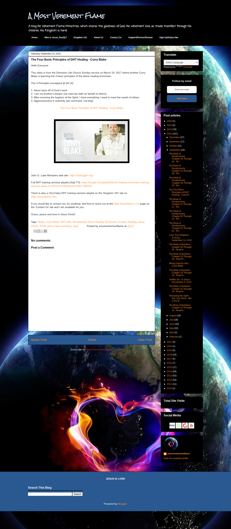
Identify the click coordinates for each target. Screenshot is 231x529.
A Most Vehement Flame (66, 15)
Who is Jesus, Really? (55, 37)
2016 (169, 363)
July (171, 319)
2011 (169, 384)
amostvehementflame (178, 453)
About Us (98, 37)
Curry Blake (52, 221)
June (171, 324)
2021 (169, 342)
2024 (169, 125)
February (173, 336)
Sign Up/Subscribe (168, 37)
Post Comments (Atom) (99, 349)
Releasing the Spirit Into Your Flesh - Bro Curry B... (180, 298)
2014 (169, 371)
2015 (169, 367)
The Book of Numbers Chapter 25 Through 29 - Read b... (180, 256)
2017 (169, 359)
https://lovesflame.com (44, 196)
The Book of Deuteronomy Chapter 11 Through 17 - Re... (180, 203)
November (174, 141)
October (173, 146)
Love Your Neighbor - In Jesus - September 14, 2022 (180, 238)
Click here (182, 98)
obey (76, 226)
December (174, 137)
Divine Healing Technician (102, 221)
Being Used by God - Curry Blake (179, 264)
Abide (41, 221)
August (172, 315)
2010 (169, 388)
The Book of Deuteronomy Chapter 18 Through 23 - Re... (180, 181)
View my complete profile (176, 458)
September (174, 150)
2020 (169, 346)
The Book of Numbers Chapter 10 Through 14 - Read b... (180, 308)
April (171, 332)
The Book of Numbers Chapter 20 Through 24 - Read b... (180, 273)
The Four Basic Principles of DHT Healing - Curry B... (179, 192)
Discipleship (79, 221)
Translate (187, 67)
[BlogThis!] (38, 231)
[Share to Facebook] (45, 231)
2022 (169, 133)
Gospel (122, 221)
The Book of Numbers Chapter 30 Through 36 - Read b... (180, 247)
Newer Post (39, 340)
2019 (169, 350)
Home (35, 37)
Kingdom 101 (80, 37)
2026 (169, 121)
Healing (132, 221)
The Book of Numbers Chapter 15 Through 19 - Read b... (180, 289)
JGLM (42, 226)
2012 (169, 380)
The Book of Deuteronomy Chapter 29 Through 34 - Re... (180, 157)
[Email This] (35, 231)
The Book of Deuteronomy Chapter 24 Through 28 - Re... (180, 169)
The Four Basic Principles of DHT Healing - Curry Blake (91, 108)
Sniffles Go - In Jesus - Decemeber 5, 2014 (180, 280)
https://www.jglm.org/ (81, 175)
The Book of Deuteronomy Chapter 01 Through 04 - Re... (180, 227)
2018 (169, 354)
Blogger (122, 503)
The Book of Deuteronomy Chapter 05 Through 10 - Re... (180, 215)
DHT (62, 221)
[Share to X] (42, 231)
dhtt (69, 221)
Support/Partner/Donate (140, 37)
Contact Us (116, 37)
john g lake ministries (59, 226)
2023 (169, 129)
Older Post (145, 340)
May (171, 328)
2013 (169, 375)
